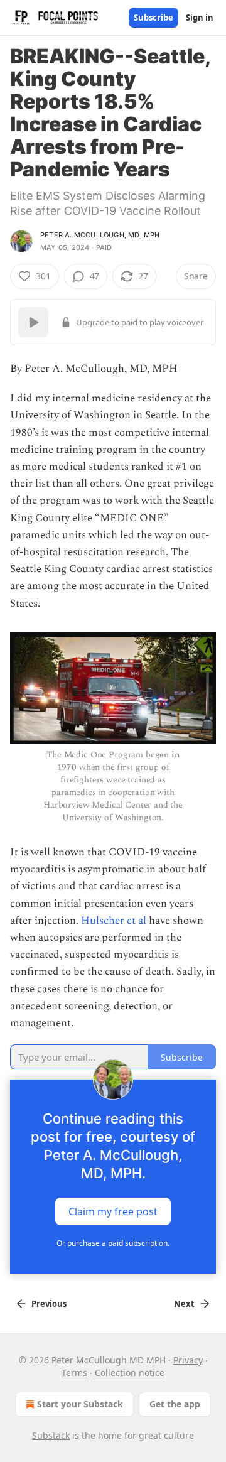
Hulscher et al (113, 920)
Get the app (174, 1404)
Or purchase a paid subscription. (113, 1243)
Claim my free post (113, 1211)
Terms (74, 1372)
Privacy (188, 1360)
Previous (49, 1303)
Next (184, 1303)
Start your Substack (80, 1404)
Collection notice (129, 1372)
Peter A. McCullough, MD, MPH (100, 234)
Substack (51, 1435)
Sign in (199, 17)
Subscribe (153, 17)
